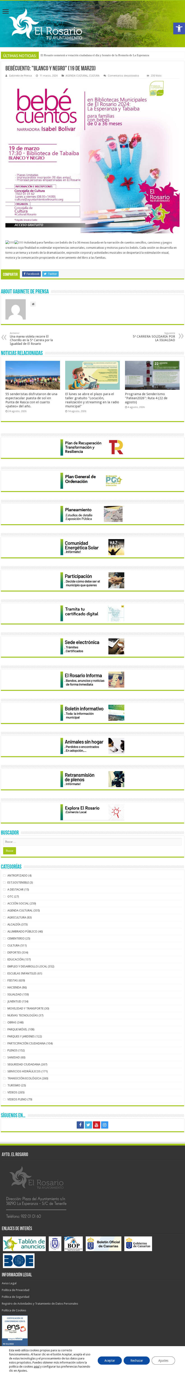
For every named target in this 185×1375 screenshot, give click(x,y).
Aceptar (109, 1360)
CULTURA (94, 75)
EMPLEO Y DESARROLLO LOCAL (27, 966)
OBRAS (11, 1022)
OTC (10, 896)
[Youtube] (96, 1125)
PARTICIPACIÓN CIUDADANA (26, 1043)
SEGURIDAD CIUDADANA (23, 1064)
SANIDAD (13, 1057)
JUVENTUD (14, 1001)
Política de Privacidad (15, 1290)
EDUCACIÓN (15, 959)
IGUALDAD (14, 994)
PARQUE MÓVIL (17, 1029)
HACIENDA (14, 987)
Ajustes (163, 1360)
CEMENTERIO (16, 938)
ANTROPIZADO (17, 875)
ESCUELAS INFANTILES (22, 973)
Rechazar (136, 1360)
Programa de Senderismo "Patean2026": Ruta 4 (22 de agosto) (146, 398)
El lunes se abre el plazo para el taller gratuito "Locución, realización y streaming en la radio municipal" (92, 400)
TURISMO (13, 1085)
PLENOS (12, 1050)
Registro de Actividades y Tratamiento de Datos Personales (40, 1303)
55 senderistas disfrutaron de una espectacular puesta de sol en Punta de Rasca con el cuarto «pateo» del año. (31, 400)
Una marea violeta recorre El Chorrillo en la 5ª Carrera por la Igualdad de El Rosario (31, 338)
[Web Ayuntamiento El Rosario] (92, 24)
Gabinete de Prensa (20, 75)
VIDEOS (12, 1092)
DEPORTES (14, 952)
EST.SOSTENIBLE (18, 882)
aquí (36, 1366)
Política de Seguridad (15, 1296)
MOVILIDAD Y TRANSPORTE (25, 1008)
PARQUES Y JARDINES (21, 1036)
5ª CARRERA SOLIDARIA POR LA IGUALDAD (154, 337)
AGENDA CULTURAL (77, 75)
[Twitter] (88, 1125)
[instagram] (104, 1125)
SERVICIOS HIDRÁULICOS (24, 1071)
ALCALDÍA (14, 924)
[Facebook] (80, 1125)
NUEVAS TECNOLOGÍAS (22, 1015)
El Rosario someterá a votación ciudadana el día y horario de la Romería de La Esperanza (95, 55)
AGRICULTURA (16, 917)
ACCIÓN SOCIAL (18, 903)
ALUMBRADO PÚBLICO (22, 931)
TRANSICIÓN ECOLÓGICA (24, 1078)
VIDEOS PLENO (17, 1099)
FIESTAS (12, 980)
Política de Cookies (14, 1310)
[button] (179, 28)
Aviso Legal (9, 1283)
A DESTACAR (15, 889)
